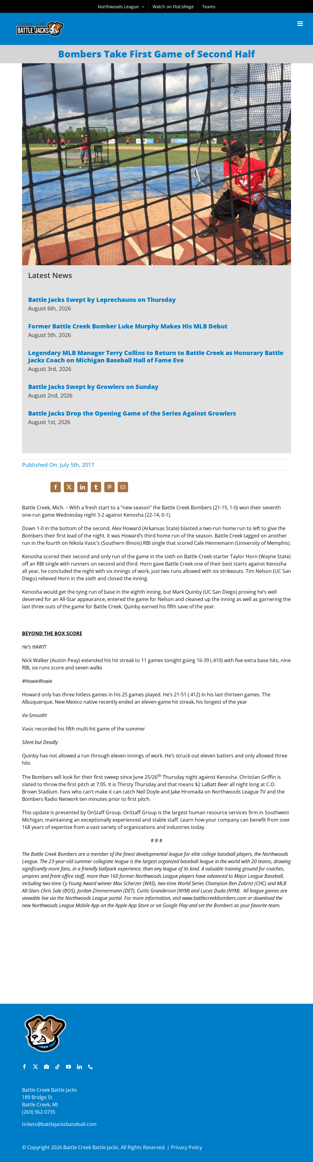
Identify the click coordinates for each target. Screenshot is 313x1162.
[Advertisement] (156, 959)
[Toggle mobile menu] (300, 23)
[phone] (90, 1066)
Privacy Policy (186, 1147)
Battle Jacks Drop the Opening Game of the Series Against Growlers (132, 413)
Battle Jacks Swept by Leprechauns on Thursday (102, 299)
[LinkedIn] (82, 487)
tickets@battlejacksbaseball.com (59, 1124)
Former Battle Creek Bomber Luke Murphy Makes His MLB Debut (127, 326)
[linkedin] (79, 1066)
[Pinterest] (109, 487)
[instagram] (46, 1066)
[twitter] (35, 1066)
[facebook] (24, 1066)
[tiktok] (57, 1066)
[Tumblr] (96, 487)
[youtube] (68, 1066)
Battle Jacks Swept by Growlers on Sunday (93, 387)
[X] (69, 487)
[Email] (123, 487)
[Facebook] (55, 487)
